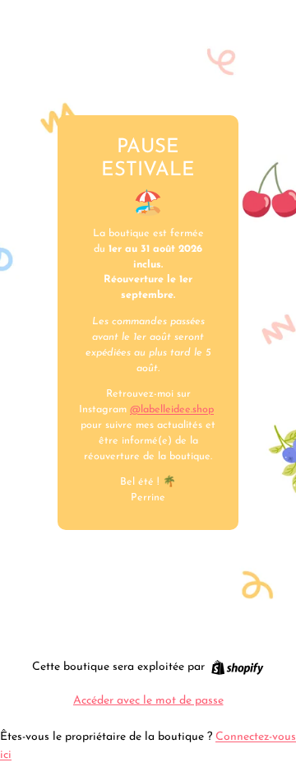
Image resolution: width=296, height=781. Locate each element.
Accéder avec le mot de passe (148, 701)
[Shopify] (237, 667)
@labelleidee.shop (172, 410)
